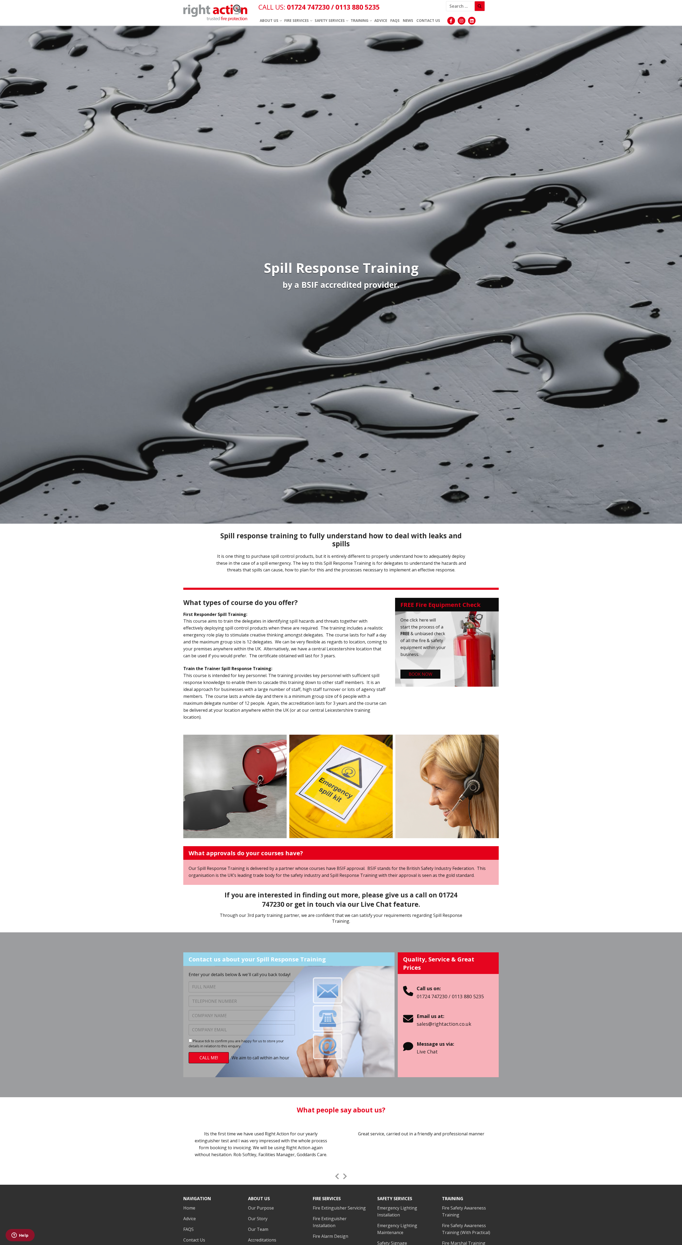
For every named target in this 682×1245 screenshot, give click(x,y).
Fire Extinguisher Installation (330, 1222)
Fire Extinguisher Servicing (339, 1208)
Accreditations (262, 1240)
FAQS (188, 1229)
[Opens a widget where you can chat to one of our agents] (20, 1235)
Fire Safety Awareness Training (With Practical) (466, 1229)
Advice (189, 1219)
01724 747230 (309, 6)
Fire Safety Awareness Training (464, 1211)
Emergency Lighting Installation (397, 1211)
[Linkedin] (472, 21)
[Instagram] (461, 21)
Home (189, 1208)
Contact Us (194, 1240)
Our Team (258, 1229)
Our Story (257, 1219)
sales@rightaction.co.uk (444, 1024)
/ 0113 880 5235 (355, 6)
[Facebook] (451, 21)
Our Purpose (261, 1208)
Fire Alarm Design (330, 1236)
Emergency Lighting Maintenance (397, 1229)
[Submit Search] (479, 6)
